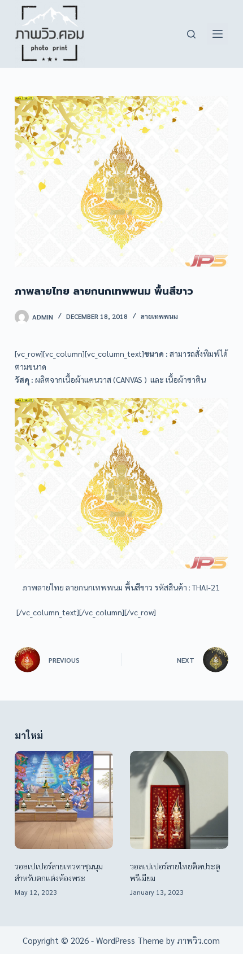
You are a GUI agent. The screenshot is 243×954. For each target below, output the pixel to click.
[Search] (191, 34)
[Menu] (217, 34)
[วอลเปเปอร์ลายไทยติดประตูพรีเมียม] (179, 800)
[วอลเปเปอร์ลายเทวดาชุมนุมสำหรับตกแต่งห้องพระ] (64, 800)
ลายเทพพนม (159, 316)
